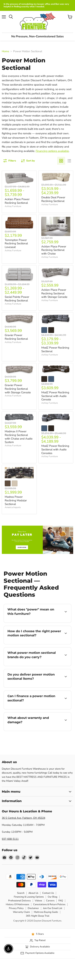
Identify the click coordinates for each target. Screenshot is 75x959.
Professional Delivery (19, 900)
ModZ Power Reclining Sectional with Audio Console (55, 396)
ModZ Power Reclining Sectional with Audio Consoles (55, 449)
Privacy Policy (16, 908)
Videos (38, 900)
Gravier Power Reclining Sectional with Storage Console (18, 388)
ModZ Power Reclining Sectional (55, 349)
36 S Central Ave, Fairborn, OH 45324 (23, 818)
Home (5, 51)
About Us (33, 893)
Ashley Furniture (13, 206)
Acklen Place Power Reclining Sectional (17, 201)
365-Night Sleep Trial (37, 915)
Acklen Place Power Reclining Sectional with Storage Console (54, 293)
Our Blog (52, 896)
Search (20, 893)
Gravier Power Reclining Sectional (16, 337)
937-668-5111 (10, 839)
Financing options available (52, 151)
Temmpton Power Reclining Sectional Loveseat (16, 243)
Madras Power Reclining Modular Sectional (16, 500)
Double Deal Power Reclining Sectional (53, 199)
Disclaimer (33, 908)
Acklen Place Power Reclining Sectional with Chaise (53, 250)
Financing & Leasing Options (29, 896)
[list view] (69, 161)
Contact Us (48, 893)
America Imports (13, 507)
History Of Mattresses (17, 904)
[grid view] (61, 161)
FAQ (60, 900)
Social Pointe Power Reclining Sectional (17, 298)
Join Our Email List (52, 908)
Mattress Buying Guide (46, 912)
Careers (50, 900)
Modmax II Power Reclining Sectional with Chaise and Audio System (18, 437)
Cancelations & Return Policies (49, 904)
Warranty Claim (21, 912)
